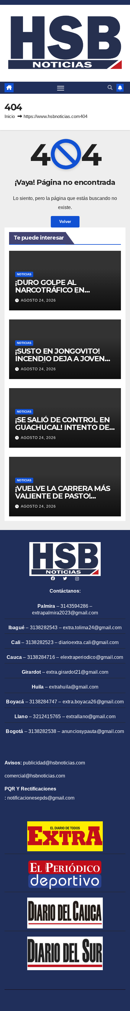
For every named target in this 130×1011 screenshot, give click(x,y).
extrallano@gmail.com (90, 716)
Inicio (10, 116)
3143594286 (74, 606)
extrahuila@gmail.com (73, 686)
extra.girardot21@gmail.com (77, 672)
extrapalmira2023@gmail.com (65, 612)
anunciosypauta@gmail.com (93, 731)
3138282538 (42, 731)
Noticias (24, 274)
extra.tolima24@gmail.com (92, 627)
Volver (65, 221)
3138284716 (41, 657)
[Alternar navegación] (60, 88)
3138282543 (44, 627)
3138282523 (40, 642)
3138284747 (43, 701)
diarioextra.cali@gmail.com (89, 642)
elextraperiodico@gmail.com (91, 657)
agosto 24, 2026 (38, 300)
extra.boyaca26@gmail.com (93, 701)
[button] (110, 87)
